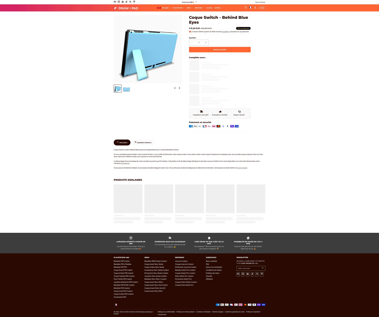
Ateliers (165, 8)
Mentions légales (217, 312)
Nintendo (198, 8)
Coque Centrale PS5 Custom (124, 276)
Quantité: (192, 38)
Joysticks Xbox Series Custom (155, 276)
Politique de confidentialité (166, 312)
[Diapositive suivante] (179, 88)
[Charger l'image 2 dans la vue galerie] (126, 88)
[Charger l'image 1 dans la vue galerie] (118, 88)
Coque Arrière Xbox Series (154, 267)
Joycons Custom (181, 261)
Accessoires (124, 163)
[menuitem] (128, 261)
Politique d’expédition (253, 312)
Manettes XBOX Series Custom (155, 261)
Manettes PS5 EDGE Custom (124, 285)
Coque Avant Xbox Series (153, 264)
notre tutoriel (242, 168)
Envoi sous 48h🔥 (188, 2)
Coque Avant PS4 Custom (123, 291)
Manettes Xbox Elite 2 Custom (155, 279)
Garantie (209, 276)
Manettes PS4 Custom (122, 288)
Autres (217, 8)
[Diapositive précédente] (174, 88)
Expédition (226, 32)
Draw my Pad (124, 312)
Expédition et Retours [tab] (144, 142)
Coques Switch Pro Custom (185, 273)
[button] (245, 8)
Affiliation (209, 279)
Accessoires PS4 (120, 297)
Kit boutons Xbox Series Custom (156, 273)
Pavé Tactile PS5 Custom (123, 279)
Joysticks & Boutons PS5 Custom (126, 282)
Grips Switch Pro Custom (184, 276)
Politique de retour (212, 273)
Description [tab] (123, 142)
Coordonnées (162, 314)
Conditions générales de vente (235, 312)
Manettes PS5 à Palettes (122, 264)
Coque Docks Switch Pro (184, 285)
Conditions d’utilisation (203, 312)
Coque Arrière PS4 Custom (124, 294)
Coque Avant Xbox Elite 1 (153, 291)
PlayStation (177, 8)
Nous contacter (260, 2)
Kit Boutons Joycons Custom (185, 267)
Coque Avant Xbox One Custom (156, 285)
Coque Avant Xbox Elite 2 (153, 282)
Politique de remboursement (185, 312)
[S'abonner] (262, 268)
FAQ (207, 264)
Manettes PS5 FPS (120, 267)
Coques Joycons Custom (184, 264)
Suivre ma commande (214, 267)
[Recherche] (246, 8)
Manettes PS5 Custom (122, 261)
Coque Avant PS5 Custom (123, 270)
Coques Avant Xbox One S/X (154, 288)
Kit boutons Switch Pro (183, 279)
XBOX (188, 8)
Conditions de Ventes (213, 270)
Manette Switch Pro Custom (185, 270)
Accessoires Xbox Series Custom (156, 270)
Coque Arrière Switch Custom (186, 282)
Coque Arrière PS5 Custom (123, 273)
